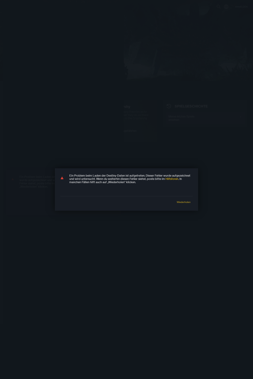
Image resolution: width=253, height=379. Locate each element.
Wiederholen (184, 202)
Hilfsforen (172, 178)
